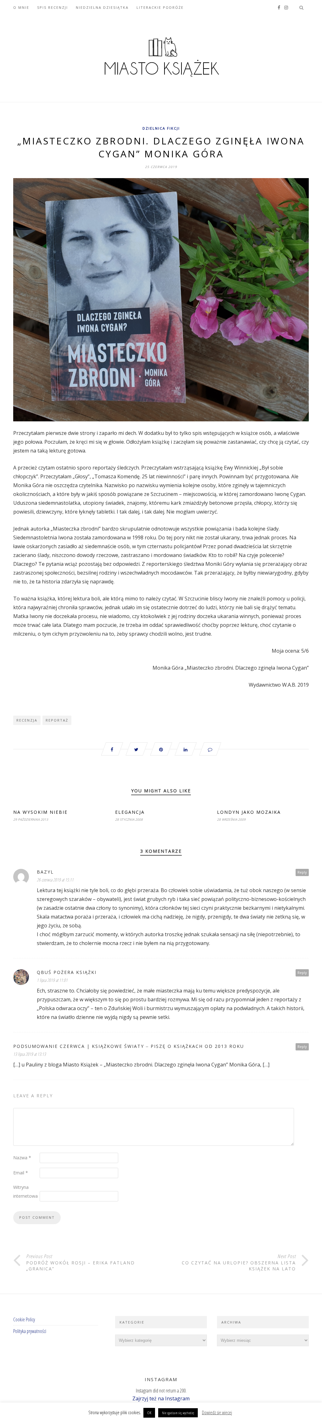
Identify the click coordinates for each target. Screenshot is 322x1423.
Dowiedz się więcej (217, 1412)
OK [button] (149, 1412)
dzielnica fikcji (161, 128)
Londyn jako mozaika (249, 812)
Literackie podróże (160, 7)
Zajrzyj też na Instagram (161, 1398)
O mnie (21, 7)
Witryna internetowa (25, 1191)
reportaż (57, 720)
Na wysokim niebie (40, 812)
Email (20, 1173)
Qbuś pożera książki (67, 972)
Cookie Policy (24, 1319)
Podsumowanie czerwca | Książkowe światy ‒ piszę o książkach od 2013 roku (128, 1046)
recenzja (26, 720)
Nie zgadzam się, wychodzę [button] (178, 1412)
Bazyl (45, 872)
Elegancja (130, 812)
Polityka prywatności (29, 1331)
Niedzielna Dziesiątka (102, 7)
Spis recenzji (52, 7)
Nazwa (22, 1158)
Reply (302, 872)
